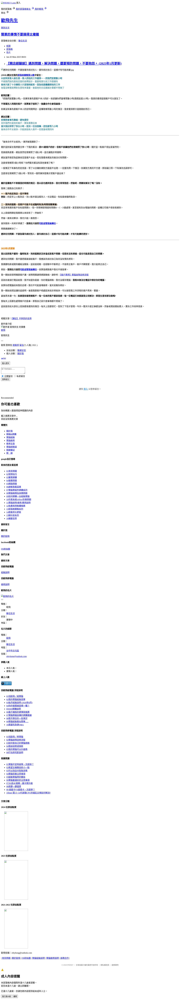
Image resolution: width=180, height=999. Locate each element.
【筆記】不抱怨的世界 (22, 318)
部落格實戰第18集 (26, 75)
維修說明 (5, 584)
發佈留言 (5, 379)
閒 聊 (9, 453)
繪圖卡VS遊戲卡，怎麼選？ (20, 790)
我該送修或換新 (14, 746)
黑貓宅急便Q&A (15, 725)
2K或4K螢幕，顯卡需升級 (19, 783)
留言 (22, 345)
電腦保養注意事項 (15, 774)
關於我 (20, 353)
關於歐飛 (5, 536)
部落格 (9, 49)
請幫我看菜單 (13, 487)
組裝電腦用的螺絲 (15, 777)
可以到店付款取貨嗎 (16, 771)
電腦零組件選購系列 (16, 490)
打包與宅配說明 (14, 752)
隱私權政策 (105, 965)
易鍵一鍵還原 (13, 786)
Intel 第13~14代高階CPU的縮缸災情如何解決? (28, 793)
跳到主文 (5, 28)
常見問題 (11, 471)
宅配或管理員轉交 (47, 223)
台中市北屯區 (12, 651)
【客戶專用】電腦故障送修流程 (74, 275)
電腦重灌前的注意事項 (18, 780)
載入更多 (5, 363)
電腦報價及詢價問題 (16, 493)
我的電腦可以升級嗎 (16, 749)
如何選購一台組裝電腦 (18, 496)
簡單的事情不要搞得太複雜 (20, 34)
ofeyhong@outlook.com (16, 656)
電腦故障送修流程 (15, 740)
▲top (3, 358)
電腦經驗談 (11, 447)
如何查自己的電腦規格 (18, 743)
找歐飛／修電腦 (14, 737)
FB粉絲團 (5, 549)
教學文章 (10, 444)
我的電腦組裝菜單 (15, 699)
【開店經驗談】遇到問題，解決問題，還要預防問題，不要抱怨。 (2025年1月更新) (63, 63)
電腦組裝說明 (38, 958)
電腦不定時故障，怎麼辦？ (20, 764)
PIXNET (70, 965)
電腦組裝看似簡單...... (17, 721)
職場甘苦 (21, 350)
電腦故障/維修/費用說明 (18, 503)
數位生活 (22, 41)
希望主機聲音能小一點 (18, 767)
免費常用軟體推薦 (15, 506)
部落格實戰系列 (14, 509)
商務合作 (64, 958)
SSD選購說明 (13, 709)
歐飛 (3, 330)
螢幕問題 (11, 480)
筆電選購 (11, 477)
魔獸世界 (11, 518)
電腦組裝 (10, 437)
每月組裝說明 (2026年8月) (19, 702)
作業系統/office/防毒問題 (18, 499)
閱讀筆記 (10, 450)
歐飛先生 (9, 20)
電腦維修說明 (52, 958)
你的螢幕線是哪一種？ (18, 706)
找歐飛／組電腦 (14, 696)
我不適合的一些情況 (16, 718)
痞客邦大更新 (13, 512)
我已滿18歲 (6, 996)
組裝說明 (5, 572)
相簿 (8, 46)
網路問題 (11, 484)
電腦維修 (10, 440)
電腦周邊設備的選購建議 (19, 715)
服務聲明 (115, 965)
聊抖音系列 (12, 515)
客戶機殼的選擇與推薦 (18, 712)
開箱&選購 (11, 434)
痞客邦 (16, 345)
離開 (15, 996)
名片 (8, 52)
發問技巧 (11, 474)
